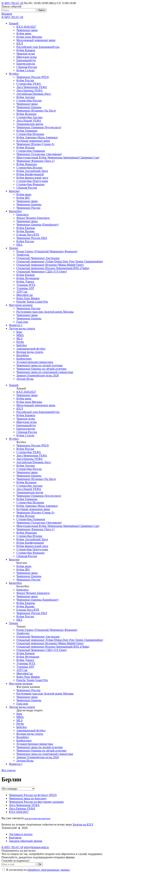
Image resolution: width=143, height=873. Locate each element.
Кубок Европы (25, 227)
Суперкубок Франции (30, 184)
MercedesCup (24, 295)
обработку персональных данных (48, 869)
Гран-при (22, 321)
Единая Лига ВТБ (27, 234)
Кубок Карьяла (25, 50)
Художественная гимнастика (34, 362)
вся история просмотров (37, 818)
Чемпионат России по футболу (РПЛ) (33, 795)
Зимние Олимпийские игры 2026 (37, 375)
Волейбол (22, 355)
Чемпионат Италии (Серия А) (35, 144)
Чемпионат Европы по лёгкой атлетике (41, 368)
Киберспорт (24, 358)
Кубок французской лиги (32, 177)
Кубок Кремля (25, 274)
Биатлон (14, 191)
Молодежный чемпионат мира (35, 40)
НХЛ (19, 43)
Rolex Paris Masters (28, 298)
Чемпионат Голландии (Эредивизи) (39, 154)
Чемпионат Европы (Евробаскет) (37, 224)
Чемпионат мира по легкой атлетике (39, 365)
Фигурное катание (21, 305)
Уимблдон (22, 254)
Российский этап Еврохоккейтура (37, 46)
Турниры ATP (25, 288)
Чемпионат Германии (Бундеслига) (38, 127)
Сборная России (26, 67)
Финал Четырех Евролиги (33, 217)
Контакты (15, 837)
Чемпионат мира (27, 30)
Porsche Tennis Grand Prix (32, 301)
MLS (19, 338)
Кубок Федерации (27, 278)
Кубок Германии (26, 130)
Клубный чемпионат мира (33, 140)
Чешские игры (25, 53)
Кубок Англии (25, 97)
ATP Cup (21, 291)
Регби (20, 341)
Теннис (13, 248)
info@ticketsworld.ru (36, 847)
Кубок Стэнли (25, 70)
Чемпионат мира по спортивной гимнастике (44, 372)
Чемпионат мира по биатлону (28, 798)
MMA (20, 335)
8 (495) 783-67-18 (12, 3)
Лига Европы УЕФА (29, 90)
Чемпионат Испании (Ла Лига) (36, 110)
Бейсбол (21, 345)
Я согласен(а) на (37, 869)
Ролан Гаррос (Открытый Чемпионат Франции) (46, 251)
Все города (8, 770)
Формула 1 (16, 325)
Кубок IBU (23, 197)
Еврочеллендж (25, 63)
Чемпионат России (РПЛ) (32, 77)
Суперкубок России (29, 100)
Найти (41, 10)
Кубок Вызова (25, 231)
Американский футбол (30, 348)
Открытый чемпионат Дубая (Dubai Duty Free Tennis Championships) (59, 261)
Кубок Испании (26, 113)
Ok (39, 864)
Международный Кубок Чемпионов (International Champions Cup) (57, 157)
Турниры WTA (25, 284)
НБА (19, 244)
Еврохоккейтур (26, 60)
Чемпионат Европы (28, 107)
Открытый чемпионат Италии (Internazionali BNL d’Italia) (52, 268)
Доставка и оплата (20, 834)
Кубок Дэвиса (25, 281)
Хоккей (13, 23)
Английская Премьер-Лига (33, 93)
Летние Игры (25, 378)
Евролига (22, 214)
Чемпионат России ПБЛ (31, 238)
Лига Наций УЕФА (28, 120)
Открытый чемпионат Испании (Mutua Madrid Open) (50, 264)
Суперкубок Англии (29, 117)
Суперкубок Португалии (32, 181)
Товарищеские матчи (29, 124)
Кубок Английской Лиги (32, 170)
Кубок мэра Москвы (29, 36)
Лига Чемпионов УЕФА (31, 87)
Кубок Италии (25, 147)
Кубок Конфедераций (30, 174)
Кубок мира (23, 33)
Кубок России (25, 80)
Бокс (19, 331)
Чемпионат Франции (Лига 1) (35, 160)
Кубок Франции (26, 164)
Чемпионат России (28, 207)
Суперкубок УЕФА (28, 83)
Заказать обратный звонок (25, 840)
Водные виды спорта (29, 352)
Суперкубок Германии (30, 150)
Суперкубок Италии (29, 167)
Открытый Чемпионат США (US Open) (41, 271)
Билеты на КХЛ (83, 824)
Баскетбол (15, 211)
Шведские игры (26, 56)
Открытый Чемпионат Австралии (38, 258)
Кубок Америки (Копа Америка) (37, 137)
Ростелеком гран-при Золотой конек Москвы (45, 311)
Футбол (14, 73)
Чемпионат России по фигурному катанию (36, 801)
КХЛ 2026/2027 (26, 26)
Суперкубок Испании (30, 134)
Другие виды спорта (22, 328)
